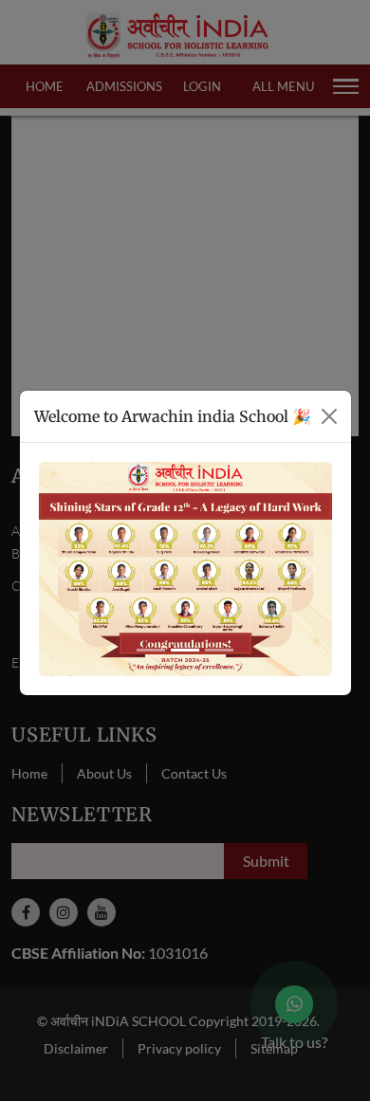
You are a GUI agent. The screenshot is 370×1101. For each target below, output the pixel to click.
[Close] (329, 416)
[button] (61, 569)
